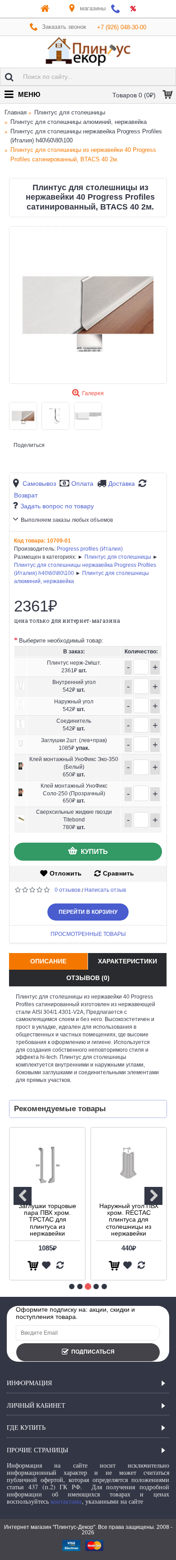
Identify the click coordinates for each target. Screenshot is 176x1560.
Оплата (82, 483)
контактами (66, 1501)
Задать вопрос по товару (57, 506)
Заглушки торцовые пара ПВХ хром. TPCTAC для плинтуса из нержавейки (47, 1219)
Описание (48, 961)
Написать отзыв (105, 890)
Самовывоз (39, 483)
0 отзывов (67, 890)
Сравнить (118, 873)
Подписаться (93, 1352)
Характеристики (127, 961)
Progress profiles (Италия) (90, 549)
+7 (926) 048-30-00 (121, 27)
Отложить (66, 873)
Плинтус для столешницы (117, 557)
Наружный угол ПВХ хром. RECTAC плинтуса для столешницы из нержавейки (128, 1219)
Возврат (25, 495)
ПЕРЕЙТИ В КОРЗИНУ (88, 912)
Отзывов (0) (88, 977)
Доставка (121, 483)
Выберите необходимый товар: (61, 640)
